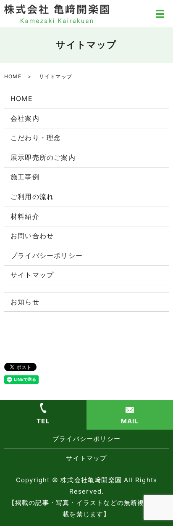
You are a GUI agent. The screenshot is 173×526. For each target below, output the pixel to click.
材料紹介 (24, 216)
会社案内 (24, 118)
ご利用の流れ (32, 196)
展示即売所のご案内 (43, 157)
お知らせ (24, 302)
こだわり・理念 (35, 137)
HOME (12, 76)
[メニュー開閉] (160, 14)
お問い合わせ (32, 235)
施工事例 (24, 177)
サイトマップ (32, 275)
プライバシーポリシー (46, 255)
